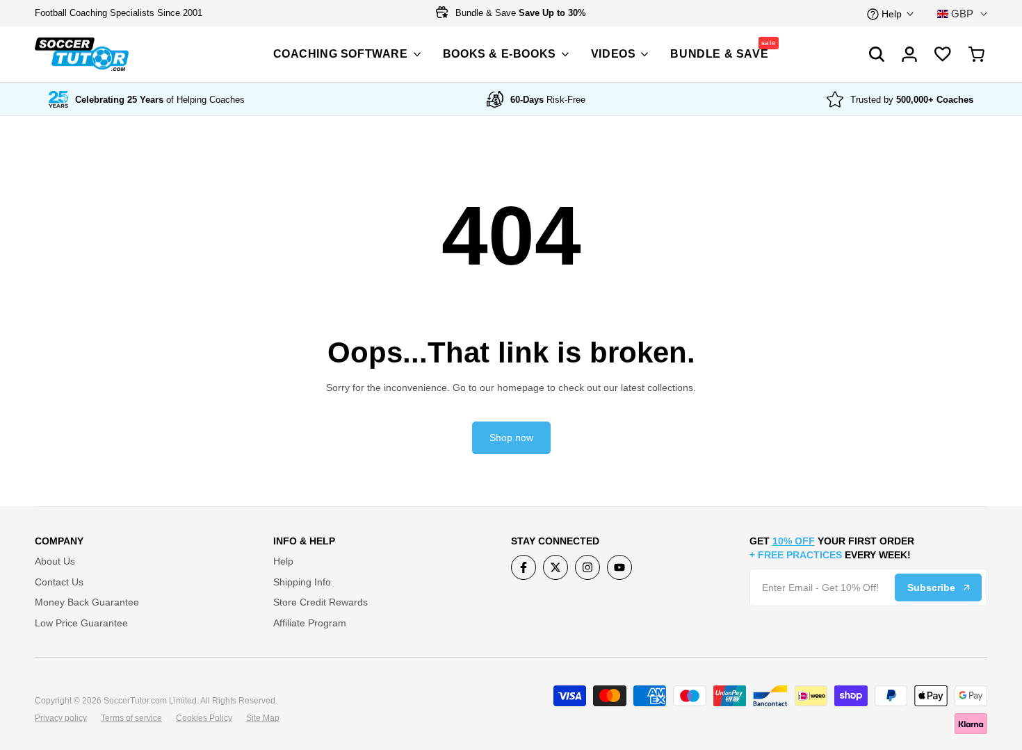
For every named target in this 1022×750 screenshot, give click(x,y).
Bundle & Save (519, 13)
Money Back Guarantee (87, 602)
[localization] (962, 13)
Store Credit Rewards (320, 602)
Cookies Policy (204, 718)
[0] (976, 54)
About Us (55, 561)
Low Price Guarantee (81, 622)
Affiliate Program (309, 622)
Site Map (262, 718)
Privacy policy (61, 718)
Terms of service (131, 718)
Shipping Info (302, 582)
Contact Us (59, 582)
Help (283, 561)
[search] (942, 54)
